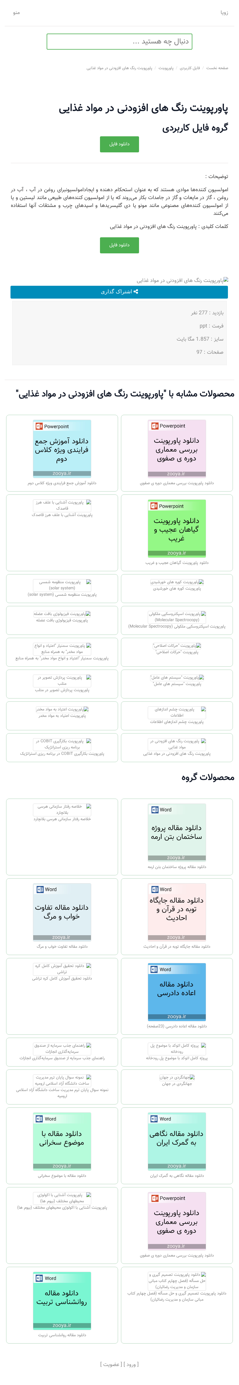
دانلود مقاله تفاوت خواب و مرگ (62, 947)
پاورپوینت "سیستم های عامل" (177, 684)
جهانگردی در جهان (177, 1084)
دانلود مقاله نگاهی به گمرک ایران (177, 1176)
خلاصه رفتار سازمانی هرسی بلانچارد (62, 819)
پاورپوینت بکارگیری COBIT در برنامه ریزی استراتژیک (62, 754)
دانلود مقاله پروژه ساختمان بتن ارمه (177, 867)
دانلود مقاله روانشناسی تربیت (62, 1335)
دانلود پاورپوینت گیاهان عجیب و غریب (177, 563)
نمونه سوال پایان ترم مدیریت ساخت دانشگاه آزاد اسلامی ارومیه (62, 1093)
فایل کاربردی (190, 68)
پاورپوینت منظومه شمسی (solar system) (62, 595)
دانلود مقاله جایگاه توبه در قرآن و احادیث (176, 947)
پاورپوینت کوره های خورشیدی (177, 589)
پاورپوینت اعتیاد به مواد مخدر (62, 716)
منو (16, 13)
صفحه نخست (217, 68)
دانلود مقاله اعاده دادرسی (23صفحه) (177, 1026)
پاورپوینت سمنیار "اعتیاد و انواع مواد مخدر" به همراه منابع (62, 658)
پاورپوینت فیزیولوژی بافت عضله (62, 620)
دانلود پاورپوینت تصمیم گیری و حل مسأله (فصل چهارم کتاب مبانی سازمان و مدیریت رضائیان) (176, 1296)
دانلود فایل (119, 144)
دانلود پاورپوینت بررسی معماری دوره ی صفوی (177, 483)
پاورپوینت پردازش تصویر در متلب (62, 690)
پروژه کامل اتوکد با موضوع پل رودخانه (177, 1058)
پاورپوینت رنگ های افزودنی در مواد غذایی (119, 68)
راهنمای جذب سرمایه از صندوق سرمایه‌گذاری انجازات (62, 1058)
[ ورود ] (131, 1365)
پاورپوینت (166, 68)
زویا (224, 13)
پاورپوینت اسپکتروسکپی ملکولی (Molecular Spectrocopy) (177, 626)
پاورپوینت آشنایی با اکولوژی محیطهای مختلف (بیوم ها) (62, 1208)
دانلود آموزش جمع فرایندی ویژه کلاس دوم (62, 483)
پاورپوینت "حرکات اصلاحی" (176, 652)
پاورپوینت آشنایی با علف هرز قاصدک (62, 515)
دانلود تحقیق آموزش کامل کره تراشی (62, 978)
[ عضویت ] (111, 1365)
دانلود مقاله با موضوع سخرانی (62, 1176)
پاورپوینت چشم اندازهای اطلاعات (177, 722)
